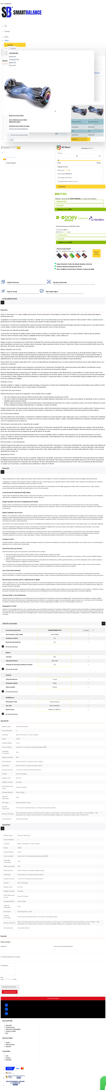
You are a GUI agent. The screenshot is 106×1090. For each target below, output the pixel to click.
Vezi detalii (59, 205)
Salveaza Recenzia (53, 998)
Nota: (2, 977)
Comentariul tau (4, 965)
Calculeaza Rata (61, 201)
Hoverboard (13, 53)
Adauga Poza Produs (9, 991)
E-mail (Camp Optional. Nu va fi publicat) (10, 956)
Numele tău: (3, 946)
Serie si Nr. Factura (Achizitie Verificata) (63, 946)
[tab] (53, 300)
